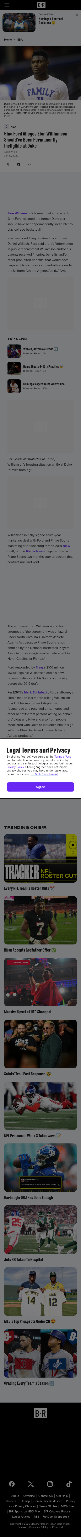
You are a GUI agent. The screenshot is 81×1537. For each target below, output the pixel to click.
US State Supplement (44, 774)
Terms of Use (62, 756)
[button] (40, 787)
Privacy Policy (15, 767)
